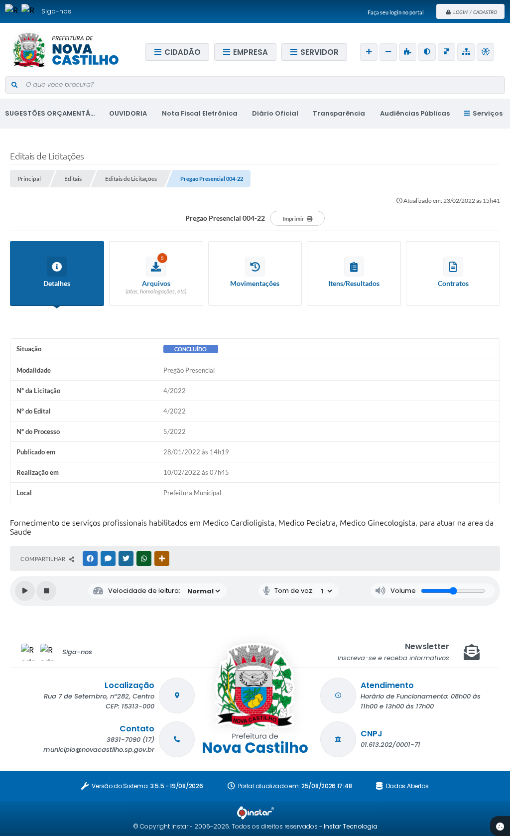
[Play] (25, 591)
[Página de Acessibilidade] (485, 52)
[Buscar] (14, 85)
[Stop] (46, 591)
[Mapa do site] (466, 52)
